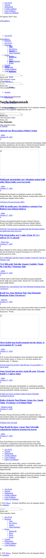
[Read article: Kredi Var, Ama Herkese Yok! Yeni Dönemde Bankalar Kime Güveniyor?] (23, 288)
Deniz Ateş (5, 242)
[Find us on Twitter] (1, 19)
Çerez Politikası (10, 11)
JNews (8, 503)
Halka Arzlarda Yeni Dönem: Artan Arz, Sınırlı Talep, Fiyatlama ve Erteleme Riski (21, 401)
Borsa (11, 77)
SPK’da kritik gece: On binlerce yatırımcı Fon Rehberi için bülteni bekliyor (21, 207)
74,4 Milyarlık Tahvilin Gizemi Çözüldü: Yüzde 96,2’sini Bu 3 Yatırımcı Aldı (21, 265)
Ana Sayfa (8, 3)
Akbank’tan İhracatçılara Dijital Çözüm (18, 131)
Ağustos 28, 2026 (6, 137)
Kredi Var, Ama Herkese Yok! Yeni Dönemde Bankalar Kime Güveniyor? (20, 294)
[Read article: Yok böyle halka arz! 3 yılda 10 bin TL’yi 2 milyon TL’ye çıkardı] (23, 230)
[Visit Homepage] (5, 21)
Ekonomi (7, 41)
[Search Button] (22, 115)
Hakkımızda (8, 7)
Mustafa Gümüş (6, 407)
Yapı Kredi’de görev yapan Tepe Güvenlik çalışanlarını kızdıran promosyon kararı (19, 428)
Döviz (11, 82)
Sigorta (11, 51)
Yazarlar (7, 5)
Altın (11, 47)
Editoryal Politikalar (11, 13)
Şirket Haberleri (14, 61)
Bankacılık (13, 57)
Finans (6, 55)
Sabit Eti (4, 300)
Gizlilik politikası (10, 9)
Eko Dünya (13, 49)
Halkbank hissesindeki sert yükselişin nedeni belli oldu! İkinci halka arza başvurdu (22, 180)
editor (3, 135)
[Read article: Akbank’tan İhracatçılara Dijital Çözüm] (23, 126)
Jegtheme (5, 505)
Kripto (11, 63)
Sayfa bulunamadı (14, 96)
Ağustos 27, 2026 (6, 188)
